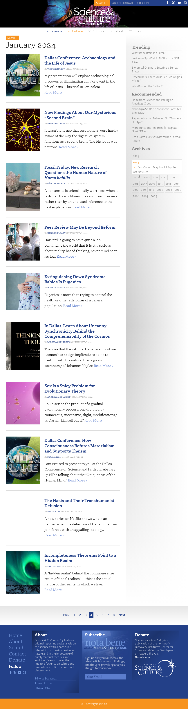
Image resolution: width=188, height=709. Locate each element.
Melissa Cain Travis (58, 342)
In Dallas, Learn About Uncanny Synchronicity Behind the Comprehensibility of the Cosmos (77, 331)
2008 (169, 189)
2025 (136, 155)
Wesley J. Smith (56, 287)
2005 (145, 196)
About (116, 3)
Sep (175, 167)
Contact (17, 653)
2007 (178, 189)
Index (137, 31)
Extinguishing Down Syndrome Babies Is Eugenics (75, 279)
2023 (136, 177)
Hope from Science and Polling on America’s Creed (152, 101)
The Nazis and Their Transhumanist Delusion (79, 503)
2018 (136, 183)
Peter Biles (53, 511)
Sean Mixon (54, 456)
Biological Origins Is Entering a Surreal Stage (155, 69)
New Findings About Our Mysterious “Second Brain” (80, 114)
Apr (150, 167)
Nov (140, 172)
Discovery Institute (95, 704)
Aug (169, 167)
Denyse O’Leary (56, 123)
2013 (176, 183)
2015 (160, 183)
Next (122, 615)
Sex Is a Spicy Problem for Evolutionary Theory (69, 388)
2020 (163, 177)
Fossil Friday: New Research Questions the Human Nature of (75, 172)
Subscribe (143, 3)
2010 (151, 189)
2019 (172, 177)
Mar (145, 167)
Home (15, 635)
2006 (136, 196)
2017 (144, 183)
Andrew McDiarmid (59, 396)
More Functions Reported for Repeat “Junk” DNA (154, 129)
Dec (145, 172)
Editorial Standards (46, 678)
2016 (152, 183)
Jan (135, 167)
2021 (155, 177)
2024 (136, 162)
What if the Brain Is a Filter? (148, 53)
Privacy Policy (42, 687)
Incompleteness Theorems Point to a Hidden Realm (80, 557)
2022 (147, 177)
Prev (66, 615)
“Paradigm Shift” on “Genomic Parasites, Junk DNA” (157, 111)
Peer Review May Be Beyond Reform (79, 227)
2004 (154, 196)
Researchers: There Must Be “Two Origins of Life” (157, 79)
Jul (165, 167)
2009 (160, 189)
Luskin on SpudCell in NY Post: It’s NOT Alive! (155, 60)
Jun (161, 167)
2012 (135, 189)
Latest (118, 31)
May (155, 167)
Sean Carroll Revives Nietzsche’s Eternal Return (156, 138)
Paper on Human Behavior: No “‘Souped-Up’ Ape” (156, 120)
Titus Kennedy (56, 68)
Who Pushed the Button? (147, 86)
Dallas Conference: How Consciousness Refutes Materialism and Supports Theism (79, 445)
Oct (135, 172)
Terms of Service (44, 683)
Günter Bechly (56, 183)
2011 (143, 189)
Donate (128, 3)
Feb (140, 167)
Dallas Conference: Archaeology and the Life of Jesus (79, 60)
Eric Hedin (53, 566)
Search (17, 647)
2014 (168, 183)
